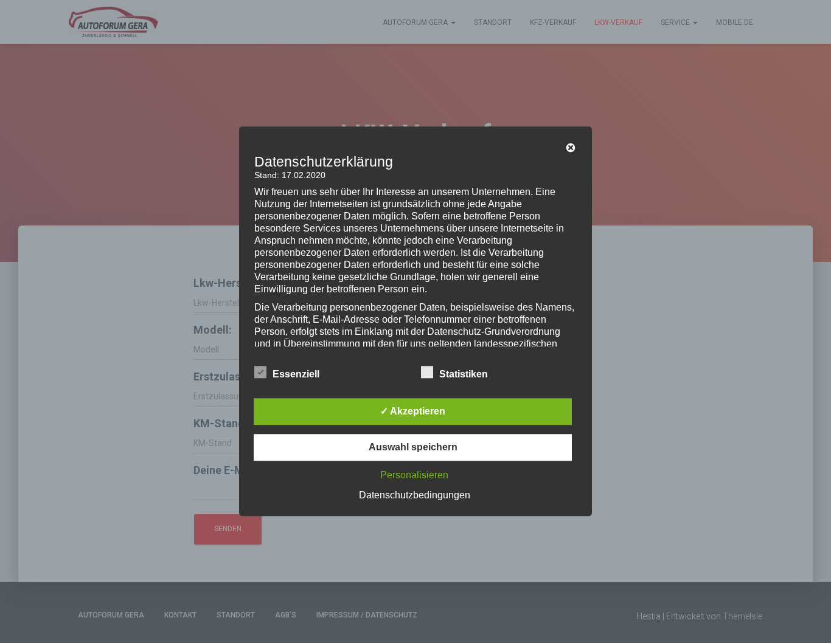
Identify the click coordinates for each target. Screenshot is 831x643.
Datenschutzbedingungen (414, 495)
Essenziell (296, 375)
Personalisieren (414, 475)
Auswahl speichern (413, 447)
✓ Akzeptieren (412, 412)
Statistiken (463, 375)
